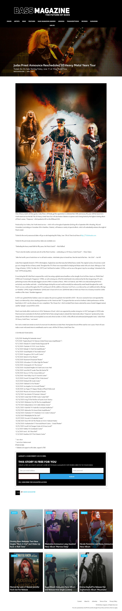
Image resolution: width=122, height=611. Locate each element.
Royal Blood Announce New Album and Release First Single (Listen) (60, 588)
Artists (14, 513)
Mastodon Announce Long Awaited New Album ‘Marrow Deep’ (60, 545)
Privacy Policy (101, 607)
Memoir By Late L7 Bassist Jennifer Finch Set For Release (24, 588)
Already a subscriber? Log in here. (32, 456)
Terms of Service (110, 607)
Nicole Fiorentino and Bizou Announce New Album (96, 545)
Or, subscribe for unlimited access (32, 482)
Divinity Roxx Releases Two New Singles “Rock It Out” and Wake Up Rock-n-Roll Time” (25, 544)
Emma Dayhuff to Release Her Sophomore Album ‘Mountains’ (93, 588)
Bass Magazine (19, 71)
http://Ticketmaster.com (88, 235)
